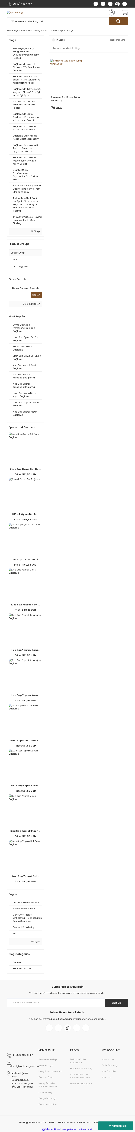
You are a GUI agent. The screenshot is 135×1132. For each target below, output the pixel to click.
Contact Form (45, 1077)
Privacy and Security (81, 1068)
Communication (47, 1104)
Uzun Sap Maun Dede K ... (25, 740)
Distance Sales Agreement (78, 1061)
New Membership (47, 1059)
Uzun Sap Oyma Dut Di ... (25, 559)
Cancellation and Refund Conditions (80, 1076)
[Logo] (15, 12)
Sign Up (116, 1002)
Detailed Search (31, 303)
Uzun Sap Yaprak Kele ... (25, 785)
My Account (108, 1059)
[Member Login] (111, 12)
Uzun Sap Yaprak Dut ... (25, 876)
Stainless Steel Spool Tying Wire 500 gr (65, 99)
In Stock (60, 39)
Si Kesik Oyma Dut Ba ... (25, 514)
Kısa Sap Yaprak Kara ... (25, 650)
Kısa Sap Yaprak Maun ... (25, 831)
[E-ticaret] (67, 1129)
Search (36, 294)
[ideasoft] (49, 1129)
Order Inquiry (45, 1092)
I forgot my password (50, 1071)
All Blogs (35, 231)
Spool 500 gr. (66, 30)
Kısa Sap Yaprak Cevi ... (25, 604)
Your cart (106, 1077)
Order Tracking (110, 1065)
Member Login (45, 1065)
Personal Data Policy (81, 1083)
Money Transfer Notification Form (47, 1085)
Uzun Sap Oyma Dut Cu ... (25, 469)
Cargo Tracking (47, 1098)
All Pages (35, 941)
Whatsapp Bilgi (118, 1126)
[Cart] (124, 12)
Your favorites (109, 1071)
